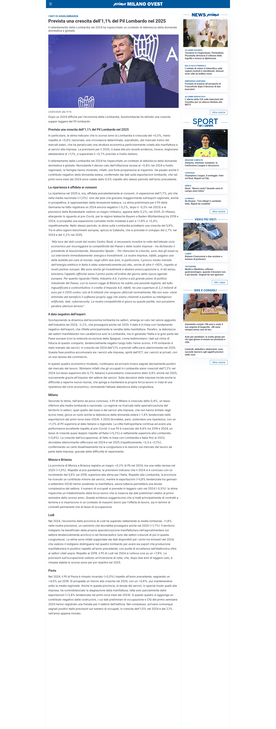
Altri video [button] (219, 282)
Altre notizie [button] (218, 112)
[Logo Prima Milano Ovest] (137, 4)
